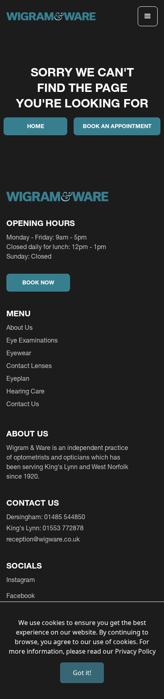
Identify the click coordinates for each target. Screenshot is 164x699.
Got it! (82, 672)
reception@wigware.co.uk (43, 539)
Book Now (38, 282)
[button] (148, 16)
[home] (51, 16)
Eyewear (18, 353)
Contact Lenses (29, 366)
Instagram (20, 580)
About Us (19, 327)
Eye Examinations (32, 340)
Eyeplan (17, 378)
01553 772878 (63, 528)
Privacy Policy (135, 651)
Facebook (20, 596)
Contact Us (22, 404)
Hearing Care (25, 391)
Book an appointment (117, 126)
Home (35, 126)
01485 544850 (64, 517)
